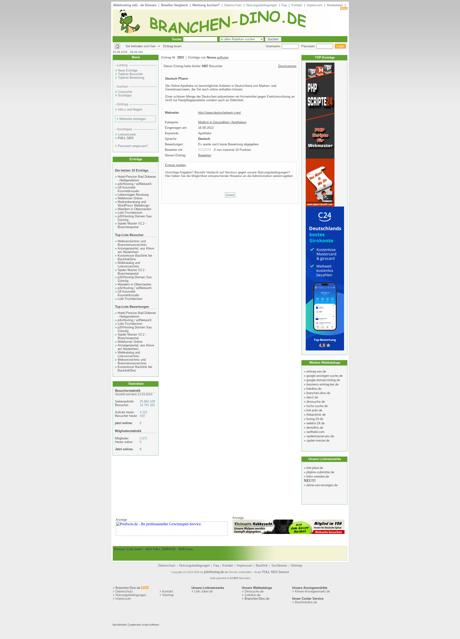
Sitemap (296, 565)
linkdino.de (313, 388)
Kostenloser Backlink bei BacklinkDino (135, 257)
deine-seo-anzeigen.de (322, 485)
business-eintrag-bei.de (322, 384)
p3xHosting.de (214, 572)
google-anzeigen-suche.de (324, 376)
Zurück (230, 195)
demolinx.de (314, 427)
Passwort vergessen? (133, 146)
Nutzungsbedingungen (261, 5)
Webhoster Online (130, 198)
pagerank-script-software (144, 624)
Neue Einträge (128, 70)
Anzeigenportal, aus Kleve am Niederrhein (136, 250)
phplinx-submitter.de (320, 472)
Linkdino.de (252, 595)
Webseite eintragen (132, 119)
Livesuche (125, 92)
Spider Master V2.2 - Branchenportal (132, 225)
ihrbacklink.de (316, 414)
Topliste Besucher (130, 74)
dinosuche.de (315, 401)
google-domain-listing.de (323, 380)
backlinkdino (120, 624)
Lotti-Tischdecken (130, 212)
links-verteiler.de (317, 476)
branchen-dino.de (318, 393)
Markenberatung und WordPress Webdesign (133, 203)
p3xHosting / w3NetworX (135, 184)
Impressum (314, 5)
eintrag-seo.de (316, 371)
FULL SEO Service (275, 572)
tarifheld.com (315, 432)
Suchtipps (125, 95)
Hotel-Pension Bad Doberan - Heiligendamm (137, 178)
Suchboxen (279, 565)
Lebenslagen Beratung (133, 194)
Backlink (262, 565)
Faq (284, 5)
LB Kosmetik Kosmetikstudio (128, 189)
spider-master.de (317, 440)
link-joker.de (314, 468)
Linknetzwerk (127, 134)
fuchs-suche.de (317, 406)
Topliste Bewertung (131, 77)
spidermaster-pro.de (320, 436)
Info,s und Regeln (130, 109)
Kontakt (296, 5)
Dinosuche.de (254, 591)
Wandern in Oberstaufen (134, 209)
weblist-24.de (315, 423)
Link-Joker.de (203, 591)
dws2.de (312, 397)
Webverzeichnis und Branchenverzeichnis (132, 243)
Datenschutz (233, 5)
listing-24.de (314, 419)
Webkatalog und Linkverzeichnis (129, 264)
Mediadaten (335, 5)
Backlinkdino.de (306, 602)
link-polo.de (314, 410)
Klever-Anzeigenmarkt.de (312, 591)
